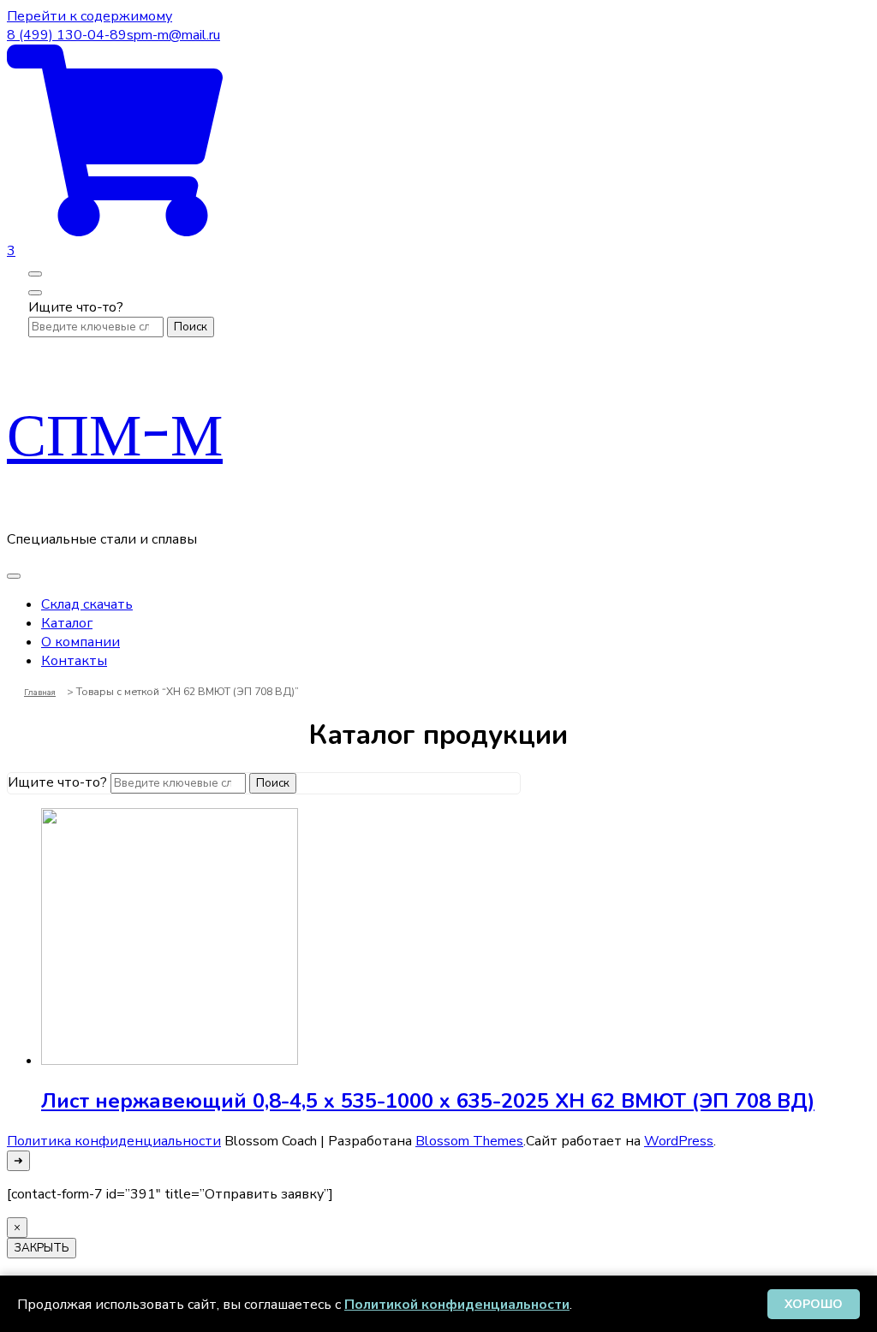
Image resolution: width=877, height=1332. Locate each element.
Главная (40, 692)
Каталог (66, 623)
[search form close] (35, 292)
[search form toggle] (35, 274)
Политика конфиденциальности (114, 1141)
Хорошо (814, 1304)
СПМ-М (115, 433)
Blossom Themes (469, 1141)
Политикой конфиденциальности (457, 1304)
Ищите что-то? (75, 307)
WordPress (678, 1141)
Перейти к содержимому (89, 16)
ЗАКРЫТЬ (41, 1248)
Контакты (74, 660)
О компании (80, 642)
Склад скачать (87, 604)
